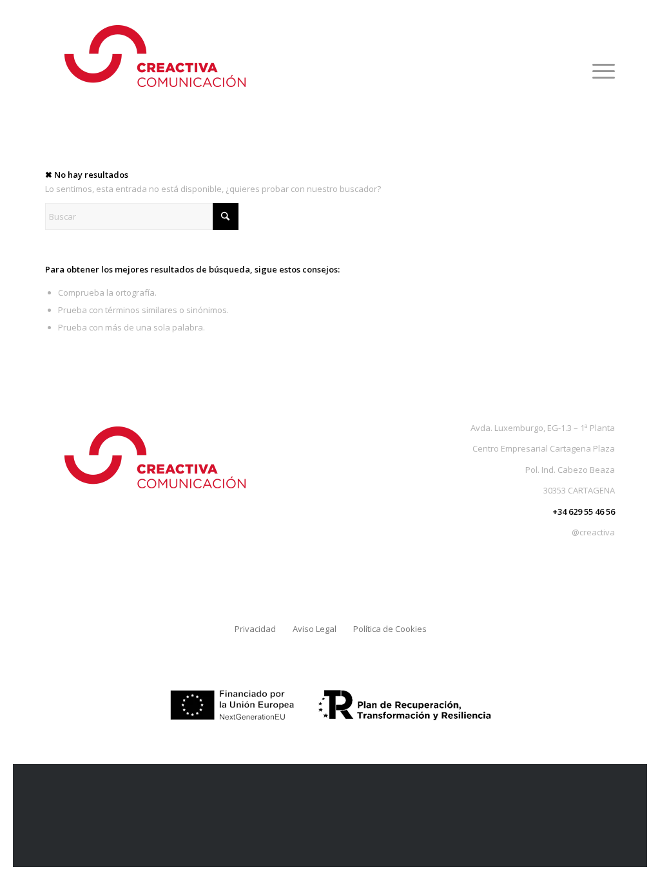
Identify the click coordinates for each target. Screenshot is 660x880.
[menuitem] (599, 71)
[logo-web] (154, 71)
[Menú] (599, 71)
